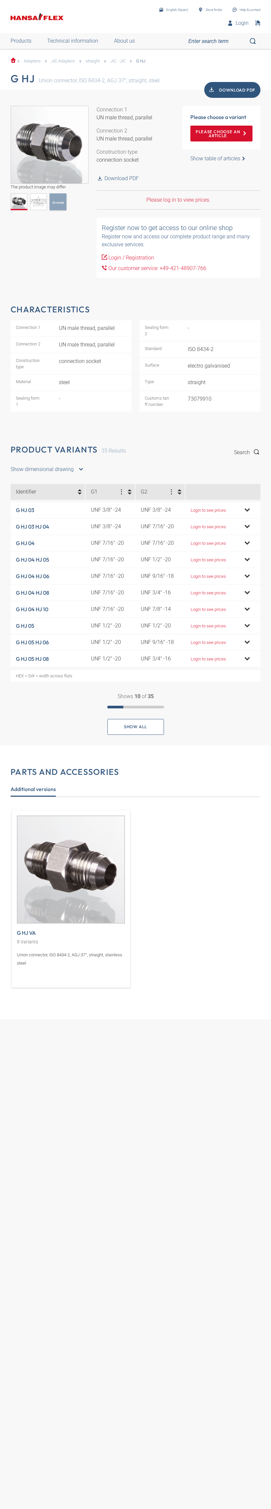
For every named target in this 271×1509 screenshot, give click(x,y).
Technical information (72, 41)
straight (93, 61)
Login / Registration (130, 258)
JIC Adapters (63, 61)
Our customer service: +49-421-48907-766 (156, 268)
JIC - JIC (118, 61)
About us (124, 41)
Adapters (32, 61)
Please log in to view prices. (178, 200)
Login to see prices (208, 510)
